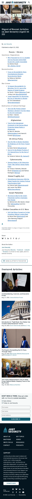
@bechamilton (12, 80)
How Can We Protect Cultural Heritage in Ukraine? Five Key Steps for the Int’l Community (19, 111)
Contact (6, 445)
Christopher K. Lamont (10, 355)
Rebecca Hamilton (15, 384)
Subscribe (14, 419)
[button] (28, 2)
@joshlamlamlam (21, 94)
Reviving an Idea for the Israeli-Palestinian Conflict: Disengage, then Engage (17, 198)
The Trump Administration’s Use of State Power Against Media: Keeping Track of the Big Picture (16, 381)
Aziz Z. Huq (26, 325)
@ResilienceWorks (14, 189)
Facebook (20, 250)
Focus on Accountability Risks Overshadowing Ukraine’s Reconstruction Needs (17, 74)
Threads (5, 251)
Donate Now (11, 483)
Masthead (7, 439)
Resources (20, 442)
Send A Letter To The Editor (16, 261)
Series (18, 439)
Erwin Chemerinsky (15, 325)
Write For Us (8, 442)
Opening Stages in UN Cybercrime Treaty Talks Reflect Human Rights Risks (18, 164)
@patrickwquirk (23, 185)
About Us (6, 436)
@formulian (16, 135)
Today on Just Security (10, 403)
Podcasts (20, 445)
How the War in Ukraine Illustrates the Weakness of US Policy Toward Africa (19, 144)
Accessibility (22, 495)
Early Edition (7, 401)
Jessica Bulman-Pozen (16, 297)
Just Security (8, 44)
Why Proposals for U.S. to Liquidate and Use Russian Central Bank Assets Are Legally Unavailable (19, 60)
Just (6, 247)
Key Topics (20, 436)
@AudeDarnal (22, 148)
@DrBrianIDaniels (13, 117)
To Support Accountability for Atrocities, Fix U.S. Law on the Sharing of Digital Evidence (17, 88)
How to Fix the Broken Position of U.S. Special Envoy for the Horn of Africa (18, 152)
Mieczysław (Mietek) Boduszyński (19, 353)
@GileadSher (15, 204)
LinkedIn (27, 250)
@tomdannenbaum (13, 102)
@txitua (17, 173)
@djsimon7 (23, 92)
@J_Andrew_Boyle (14, 66)
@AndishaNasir (13, 133)
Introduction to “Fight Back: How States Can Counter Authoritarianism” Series (16, 322)
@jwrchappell (12, 220)
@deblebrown (16, 171)
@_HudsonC (25, 156)
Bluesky (13, 250)
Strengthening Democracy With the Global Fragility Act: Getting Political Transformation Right (19, 181)
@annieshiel (21, 216)
